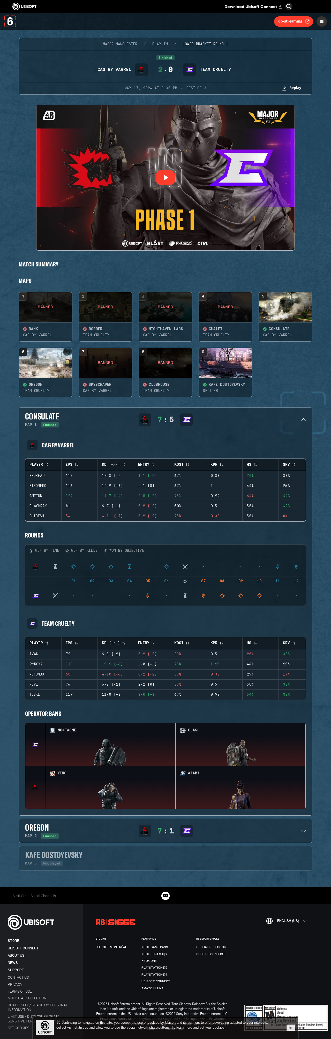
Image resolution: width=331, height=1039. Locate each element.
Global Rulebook (211, 947)
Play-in (160, 44)
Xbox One (149, 961)
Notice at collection (27, 998)
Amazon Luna (152, 988)
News (13, 963)
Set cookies (18, 1027)
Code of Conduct (210, 954)
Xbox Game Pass (154, 947)
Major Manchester (120, 44)
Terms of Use (20, 991)
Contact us (18, 977)
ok (290, 1027)
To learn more (182, 1027)
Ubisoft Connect (23, 948)
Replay (295, 87)
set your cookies (212, 1027)
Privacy (15, 984)
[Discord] (165, 896)
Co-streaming (290, 21)
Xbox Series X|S (154, 954)
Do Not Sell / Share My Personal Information (38, 1007)
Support (16, 970)
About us (16, 955)
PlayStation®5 (154, 967)
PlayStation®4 (154, 974)
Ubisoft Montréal (111, 947)
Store (13, 941)
